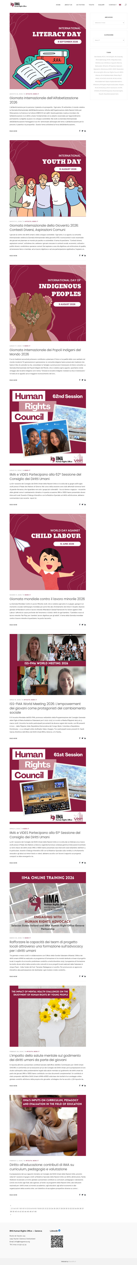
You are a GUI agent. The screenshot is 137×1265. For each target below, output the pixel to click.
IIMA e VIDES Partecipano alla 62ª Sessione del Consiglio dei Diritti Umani (45, 476)
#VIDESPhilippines (106, 91)
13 (29, 1209)
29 (64, 1209)
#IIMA (121, 72)
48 (35, 1212)
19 (41, 1209)
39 (13, 1212)
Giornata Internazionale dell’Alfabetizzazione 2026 (44, 100)
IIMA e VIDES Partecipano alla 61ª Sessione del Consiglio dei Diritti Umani (45, 834)
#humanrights (98, 72)
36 (80, 1209)
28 (62, 1209)
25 (55, 1209)
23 (50, 1209)
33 (73, 1209)
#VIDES (96, 91)
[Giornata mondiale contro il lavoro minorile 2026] (48, 552)
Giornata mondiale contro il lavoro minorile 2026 (47, 599)
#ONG (115, 78)
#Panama (96, 84)
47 (33, 1212)
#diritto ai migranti (110, 63)
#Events (105, 66)
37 (83, 1209)
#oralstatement (100, 81)
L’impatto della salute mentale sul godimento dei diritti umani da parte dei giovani (45, 1057)
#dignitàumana (116, 60)
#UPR (120, 88)
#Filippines (112, 66)
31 (68, 1209)
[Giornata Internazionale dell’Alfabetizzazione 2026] (48, 51)
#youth (29, 94)
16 (35, 1209)
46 (31, 1212)
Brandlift (71, 1261)
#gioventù (97, 69)
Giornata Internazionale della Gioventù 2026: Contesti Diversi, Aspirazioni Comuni (44, 227)
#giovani (119, 66)
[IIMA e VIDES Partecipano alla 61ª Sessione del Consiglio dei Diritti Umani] (48, 785)
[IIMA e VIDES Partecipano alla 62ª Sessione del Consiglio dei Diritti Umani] (48, 427)
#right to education (112, 84)
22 (47, 1209)
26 (57, 1209)
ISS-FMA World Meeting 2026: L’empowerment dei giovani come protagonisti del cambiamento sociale (48, 708)
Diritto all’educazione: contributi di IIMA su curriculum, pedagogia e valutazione (42, 1166)
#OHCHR (103, 78)
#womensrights (118, 91)
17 (37, 1209)
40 (16, 1212)
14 (31, 1209)
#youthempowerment (111, 94)
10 (24, 1209)
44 (25, 1212)
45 (28, 1212)
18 (39, 1209)
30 (67, 1209)
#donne (119, 63)
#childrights (110, 56)
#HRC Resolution (118, 69)
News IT (36, 94)
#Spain (121, 84)
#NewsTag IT (118, 75)
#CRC (109, 60)
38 (11, 1212)
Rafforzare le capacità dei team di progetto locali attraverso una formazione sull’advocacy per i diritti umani (46, 946)
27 (59, 1209)
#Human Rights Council (111, 72)
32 (71, 1209)
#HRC (110, 69)
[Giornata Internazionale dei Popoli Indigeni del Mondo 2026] (48, 303)
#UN (96, 88)
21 (45, 1209)
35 (78, 1209)
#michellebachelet (107, 75)
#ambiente (97, 56)
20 (43, 1209)
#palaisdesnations (116, 81)
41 (18, 1212)
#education (98, 66)
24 (52, 1209)
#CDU (104, 56)
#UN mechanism (112, 88)
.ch (75, 1261)
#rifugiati (103, 84)
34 (76, 1209)
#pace (108, 81)
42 (20, 1212)
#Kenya (97, 75)
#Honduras (104, 69)
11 (25, 1209)
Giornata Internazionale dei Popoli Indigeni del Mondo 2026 (45, 352)
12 (27, 1209)
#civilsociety (119, 56)
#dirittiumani (99, 63)
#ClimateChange (101, 60)
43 (23, 1212)
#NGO (98, 78)
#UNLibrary (102, 88)
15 (33, 1209)
